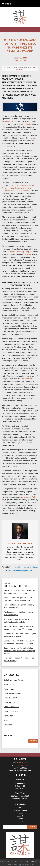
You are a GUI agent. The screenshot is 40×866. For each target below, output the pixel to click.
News (6, 720)
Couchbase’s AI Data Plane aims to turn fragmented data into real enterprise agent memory (19, 651)
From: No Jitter (9, 702)
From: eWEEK (9, 684)
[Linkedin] (22, 775)
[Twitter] (19, 775)
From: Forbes (9, 689)
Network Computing (15, 571)
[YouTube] (16, 775)
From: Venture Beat (11, 711)
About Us (20, 816)
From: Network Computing (19, 567)
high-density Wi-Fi (27, 379)
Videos (20, 819)
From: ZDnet (8, 716)
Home (20, 808)
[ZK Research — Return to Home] (20, 17)
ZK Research (12, 862)
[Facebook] (25, 775)
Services (20, 813)
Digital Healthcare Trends (13, 680)
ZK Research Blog (20, 811)
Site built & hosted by (19, 864)
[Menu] (3, 3)
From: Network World (12, 698)
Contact (20, 821)
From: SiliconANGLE (11, 707)
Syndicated (34, 567)
